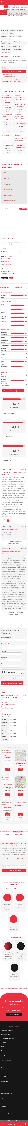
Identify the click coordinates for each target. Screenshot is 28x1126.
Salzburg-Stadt (8, 256)
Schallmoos (8, 264)
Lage (10, 13)
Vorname (3, 651)
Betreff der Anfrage (6, 637)
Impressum (3, 1085)
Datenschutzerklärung (8, 678)
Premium (24, 93)
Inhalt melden (18, 834)
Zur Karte (4, 702)
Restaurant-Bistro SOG (20, 764)
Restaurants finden (5, 1034)
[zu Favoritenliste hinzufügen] (2, 16)
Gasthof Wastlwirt (20, 123)
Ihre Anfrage (4, 643)
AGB (2, 1089)
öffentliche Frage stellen (15, 870)
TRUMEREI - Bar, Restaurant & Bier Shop (20, 147)
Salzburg (10, 258)
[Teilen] (22, 1124)
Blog (2, 1050)
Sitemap (3, 1055)
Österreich (6, 261)
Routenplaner (24, 208)
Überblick (7, 178)
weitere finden (20, 906)
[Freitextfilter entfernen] (21, 2)
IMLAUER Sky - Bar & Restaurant (20, 105)
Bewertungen (24, 13)
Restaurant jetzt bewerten (13, 391)
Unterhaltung (8, 195)
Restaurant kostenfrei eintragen (8, 1072)
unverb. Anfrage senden (15, 71)
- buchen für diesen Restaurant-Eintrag (14, 976)
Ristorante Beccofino (7, 101)
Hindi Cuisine (7, 119)
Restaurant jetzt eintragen (14, 1014)
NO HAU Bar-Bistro (20, 805)
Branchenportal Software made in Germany (10, 1121)
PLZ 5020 (10, 254)
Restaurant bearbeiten (6, 1067)
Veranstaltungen (9, 200)
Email (3, 663)
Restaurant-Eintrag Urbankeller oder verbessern (8, 955)
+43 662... (8, 79)
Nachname (4, 657)
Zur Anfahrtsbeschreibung (8, 704)
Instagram (3, 1106)
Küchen (6, 173)
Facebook (3, 1102)
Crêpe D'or (20, 790)
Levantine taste (8, 142)
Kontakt (11, 278)
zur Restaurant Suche (1, 6)
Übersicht (3, 13)
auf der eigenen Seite (21, 955)
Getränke (7, 184)
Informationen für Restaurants (8, 1063)
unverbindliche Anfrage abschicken (12, 683)
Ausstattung (8, 189)
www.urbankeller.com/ (14, 81)
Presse (2, 1046)
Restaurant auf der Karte (9, 74)
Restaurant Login (6, 1113)
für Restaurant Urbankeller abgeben (7, 907)
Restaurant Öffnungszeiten (9, 76)
